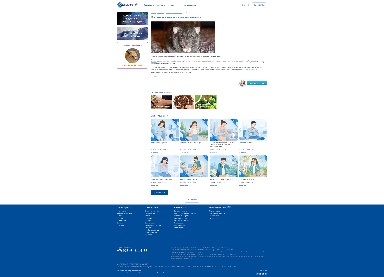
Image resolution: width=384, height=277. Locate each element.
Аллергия (148, 218)
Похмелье (148, 228)
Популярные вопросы (217, 213)
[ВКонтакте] (257, 274)
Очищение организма (153, 225)
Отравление (149, 223)
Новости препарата (181, 216)
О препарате (149, 5)
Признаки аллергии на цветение (222, 179)
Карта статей (179, 228)
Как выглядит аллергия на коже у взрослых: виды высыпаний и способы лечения (222, 144)
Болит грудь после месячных (161, 179)
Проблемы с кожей (152, 230)
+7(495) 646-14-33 (132, 251)
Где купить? (213, 218)
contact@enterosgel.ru (216, 254)
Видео (119, 216)
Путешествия (179, 223)
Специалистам (190, 5)
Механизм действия (124, 213)
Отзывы (120, 223)
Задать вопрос (214, 211)
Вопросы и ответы (218, 208)
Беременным (150, 213)
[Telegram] (263, 274)
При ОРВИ (148, 235)
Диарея (148, 220)
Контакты (120, 225)
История (120, 218)
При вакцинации (151, 232)
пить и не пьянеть (250, 69)
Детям (147, 216)
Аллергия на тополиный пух (190, 143)
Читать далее (154, 152)
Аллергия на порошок (159, 143)
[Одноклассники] (260, 274)
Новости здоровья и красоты (185, 213)
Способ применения (152, 211)
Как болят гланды (245, 143)
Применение (175, 5)
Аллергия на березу (246, 179)
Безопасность (214, 216)
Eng (243, 5)
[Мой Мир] (266, 274)
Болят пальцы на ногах (189, 179)
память (153, 62)
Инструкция (162, 5)
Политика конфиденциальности (181, 258)
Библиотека (180, 208)
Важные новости (180, 211)
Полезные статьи (180, 218)
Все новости (159, 192)
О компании (121, 220)
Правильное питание (182, 220)
